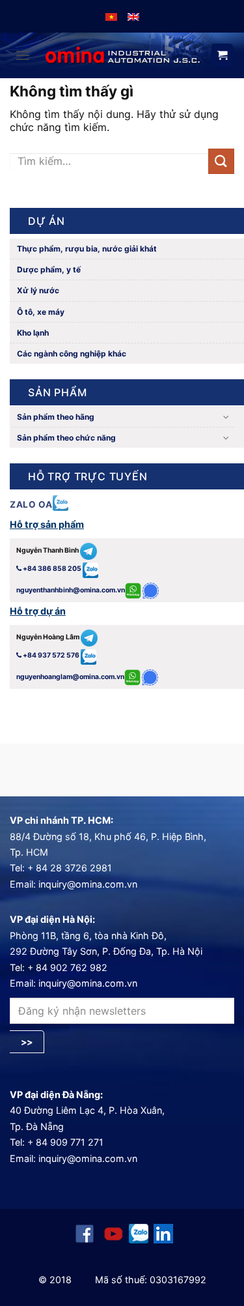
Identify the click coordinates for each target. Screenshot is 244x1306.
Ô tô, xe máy (39, 312)
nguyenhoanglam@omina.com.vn (70, 677)
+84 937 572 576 (51, 655)
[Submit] (221, 161)
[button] (23, 55)
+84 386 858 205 (52, 568)
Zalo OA (31, 504)
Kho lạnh (32, 333)
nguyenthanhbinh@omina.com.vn (70, 590)
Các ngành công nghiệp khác (70, 353)
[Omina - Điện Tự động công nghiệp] (123, 55)
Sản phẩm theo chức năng (66, 438)
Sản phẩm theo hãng (55, 417)
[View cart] (222, 56)
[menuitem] (111, 16)
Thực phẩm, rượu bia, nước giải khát (86, 249)
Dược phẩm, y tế (48, 269)
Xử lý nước (37, 290)
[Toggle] (226, 417)
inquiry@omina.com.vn (87, 884)
